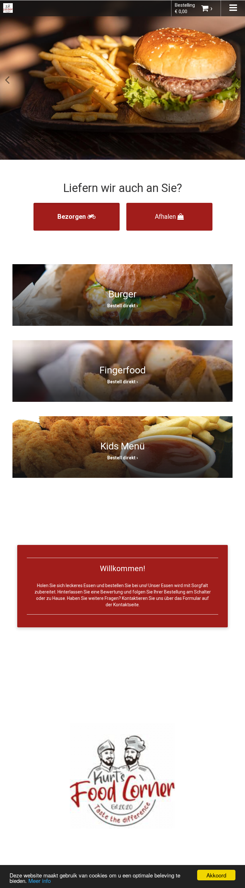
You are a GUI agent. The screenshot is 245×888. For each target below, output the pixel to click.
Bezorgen (72, 216)
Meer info (39, 880)
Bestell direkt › (122, 305)
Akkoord (216, 875)
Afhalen (166, 216)
